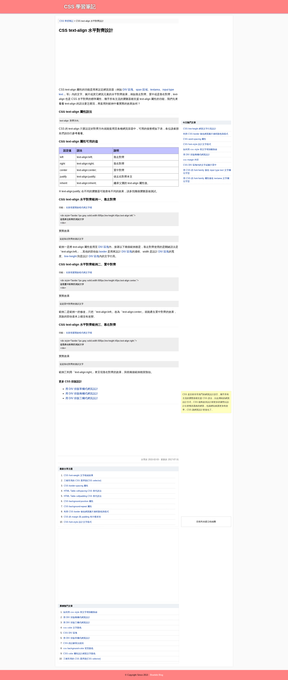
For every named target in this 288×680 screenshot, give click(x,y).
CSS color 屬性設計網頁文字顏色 (79, 653)
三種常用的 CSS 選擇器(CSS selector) (82, 480)
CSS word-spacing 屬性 (194, 139)
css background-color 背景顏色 (78, 648)
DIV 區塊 (128, 89)
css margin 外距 (191, 159)
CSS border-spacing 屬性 (76, 485)
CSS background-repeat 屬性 (78, 506)
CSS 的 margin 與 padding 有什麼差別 (82, 517)
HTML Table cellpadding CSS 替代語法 (83, 496)
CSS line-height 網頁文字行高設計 (199, 128)
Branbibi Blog (156, 675)
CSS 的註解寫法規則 (73, 643)
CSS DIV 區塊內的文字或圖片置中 (199, 165)
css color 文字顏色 (72, 627)
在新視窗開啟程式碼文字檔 (79, 207)
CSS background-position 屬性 (78, 501)
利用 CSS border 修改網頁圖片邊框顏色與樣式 (86, 511)
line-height (70, 256)
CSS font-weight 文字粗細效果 (78, 475)
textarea (155, 89)
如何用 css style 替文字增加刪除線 (80, 612)
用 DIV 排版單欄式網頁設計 (82, 388)
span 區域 (142, 89)
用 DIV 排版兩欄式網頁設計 (82, 393)
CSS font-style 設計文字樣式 (78, 522)
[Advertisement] (118, 60)
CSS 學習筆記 (80, 6)
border (103, 251)
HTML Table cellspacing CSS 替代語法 (83, 491)
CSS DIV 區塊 (70, 633)
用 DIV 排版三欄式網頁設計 (82, 398)
